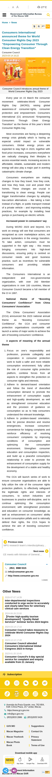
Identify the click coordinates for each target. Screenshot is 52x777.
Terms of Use (38, 745)
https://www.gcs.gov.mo (18, 710)
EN (47, 26)
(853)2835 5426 (34, 717)
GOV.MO (11, 726)
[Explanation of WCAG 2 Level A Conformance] (46, 772)
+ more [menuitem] (45, 580)
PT (43, 26)
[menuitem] (26, 564)
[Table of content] (3, 15)
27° (44, 7)
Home (5, 22)
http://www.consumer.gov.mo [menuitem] (23, 575)
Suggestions (37, 726)
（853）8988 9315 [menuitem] (17, 568)
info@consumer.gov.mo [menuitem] (20, 572)
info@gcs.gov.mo (15, 714)
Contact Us (37, 731)
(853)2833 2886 (14, 717)
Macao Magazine (15, 731)
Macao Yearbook (15, 737)
